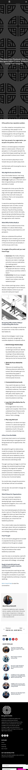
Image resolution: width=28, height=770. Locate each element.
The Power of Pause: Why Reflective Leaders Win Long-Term (17, 649)
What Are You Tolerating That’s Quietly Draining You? (18, 693)
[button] (26, 2)
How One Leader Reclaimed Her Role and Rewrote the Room (17, 667)
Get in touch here (7, 583)
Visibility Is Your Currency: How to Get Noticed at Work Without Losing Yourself (18, 685)
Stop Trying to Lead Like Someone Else (16, 657)
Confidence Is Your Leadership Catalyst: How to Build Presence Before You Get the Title (18, 676)
